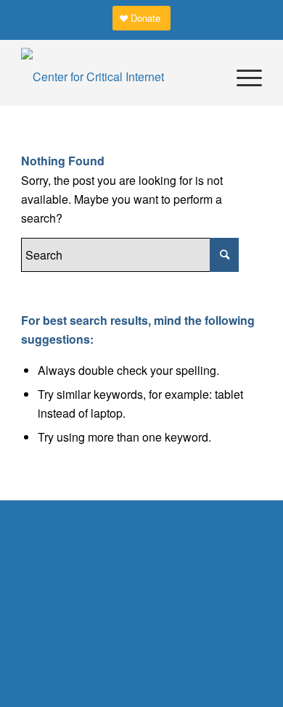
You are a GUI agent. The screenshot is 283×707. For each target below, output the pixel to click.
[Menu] (242, 77)
